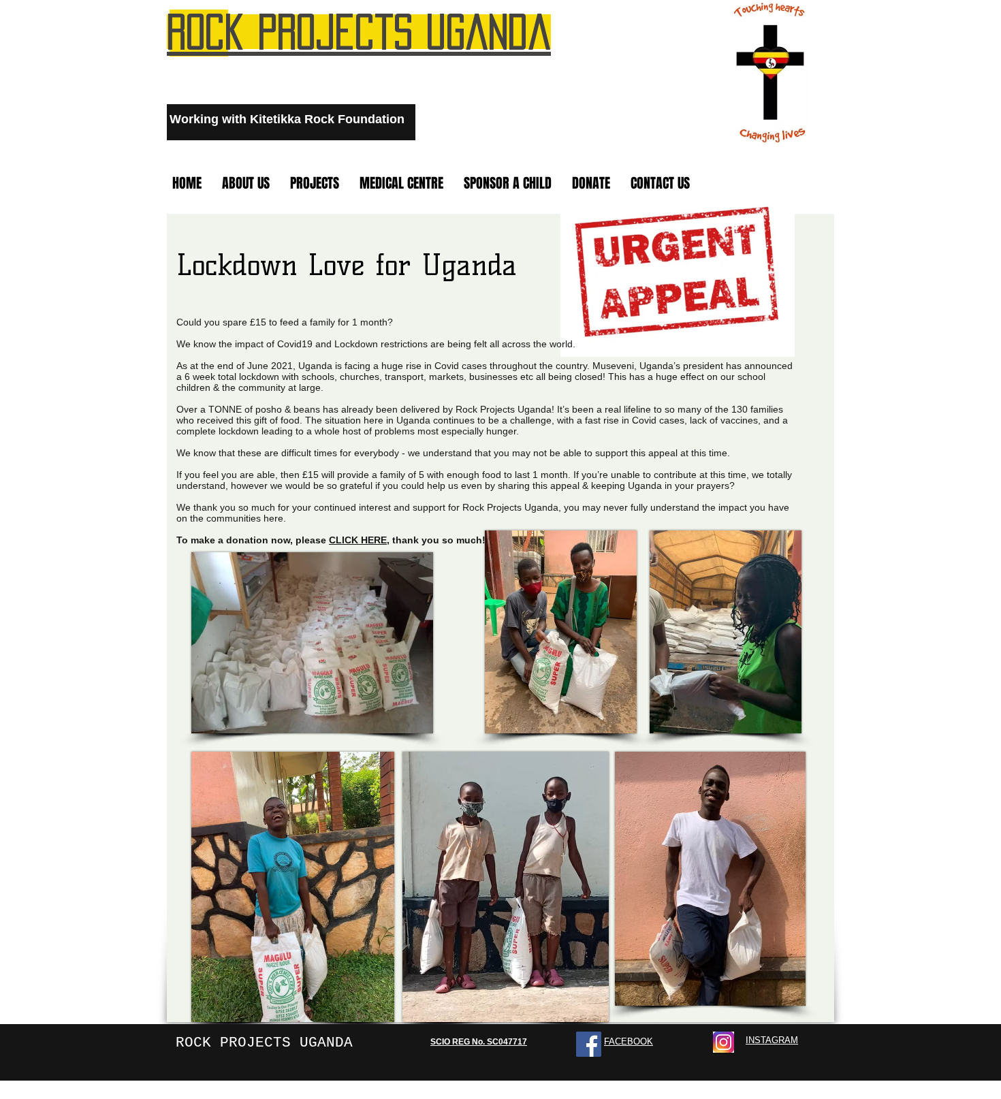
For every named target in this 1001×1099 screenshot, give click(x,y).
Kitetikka (275, 119)
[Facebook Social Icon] (588, 1044)
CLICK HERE (358, 540)
